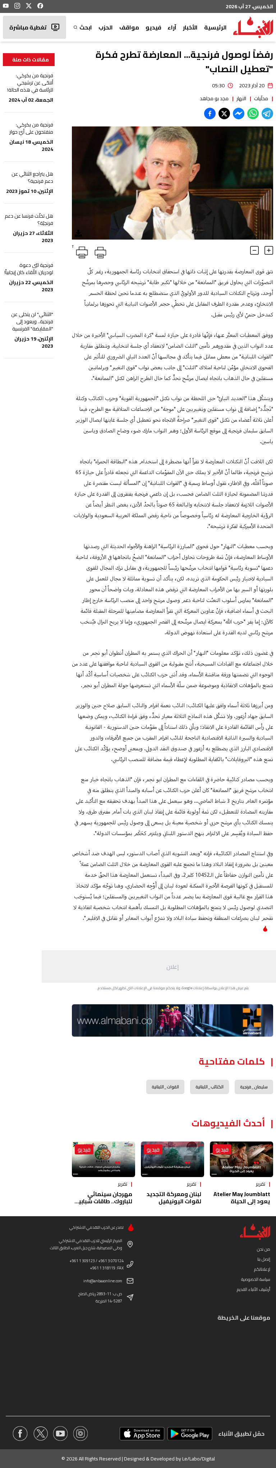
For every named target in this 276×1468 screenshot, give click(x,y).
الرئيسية (215, 27)
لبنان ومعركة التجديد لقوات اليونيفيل (174, 1198)
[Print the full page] (99, 251)
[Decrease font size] (254, 250)
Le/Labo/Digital (198, 1458)
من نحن (263, 1249)
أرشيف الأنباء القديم (253, 1289)
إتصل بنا (263, 1259)
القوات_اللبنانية (165, 1087)
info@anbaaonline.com (102, 1280)
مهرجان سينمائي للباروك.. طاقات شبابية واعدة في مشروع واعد (103, 1201)
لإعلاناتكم (262, 1269)
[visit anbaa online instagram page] (80, 1433)
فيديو (153, 27)
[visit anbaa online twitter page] (40, 1433)
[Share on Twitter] (224, 113)
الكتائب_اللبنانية (210, 1087)
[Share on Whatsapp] (253, 113)
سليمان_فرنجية (254, 1087)
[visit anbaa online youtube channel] (60, 1433)
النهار (241, 98)
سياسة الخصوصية (255, 1279)
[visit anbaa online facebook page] (20, 1433)
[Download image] (78, 233)
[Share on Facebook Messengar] (238, 113)
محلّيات (261, 98)
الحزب (105, 27)
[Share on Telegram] (267, 113)
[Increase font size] (268, 250)
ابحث (85, 27)
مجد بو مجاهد (214, 98)
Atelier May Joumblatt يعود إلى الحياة (241, 1198)
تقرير (260, 1184)
